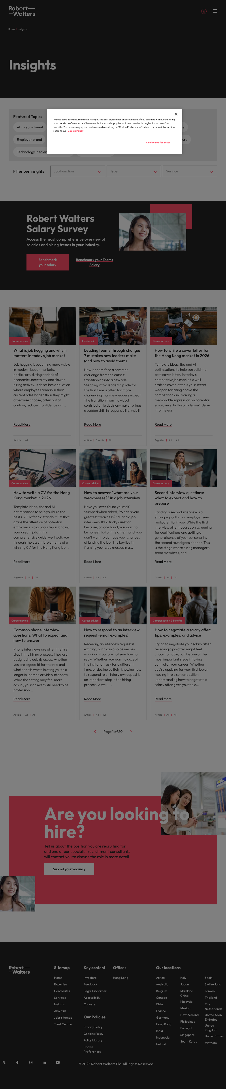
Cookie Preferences (158, 142)
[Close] (176, 114)
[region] (114, 131)
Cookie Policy (75, 130)
